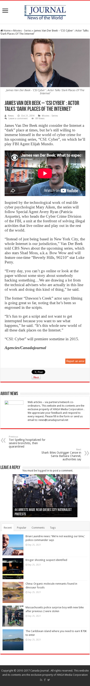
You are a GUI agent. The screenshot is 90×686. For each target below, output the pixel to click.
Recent (8, 527)
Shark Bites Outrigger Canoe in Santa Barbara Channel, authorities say (61, 454)
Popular (21, 527)
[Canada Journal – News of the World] (45, 11)
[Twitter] (48, 679)
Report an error (75, 361)
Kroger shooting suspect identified (46, 560)
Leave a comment (18, 118)
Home (7, 30)
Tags (53, 527)
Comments (38, 527)
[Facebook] (45, 679)
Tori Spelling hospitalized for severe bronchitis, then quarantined (27, 441)
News (11, 115)
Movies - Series (22, 30)
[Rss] (41, 679)
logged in (43, 470)
